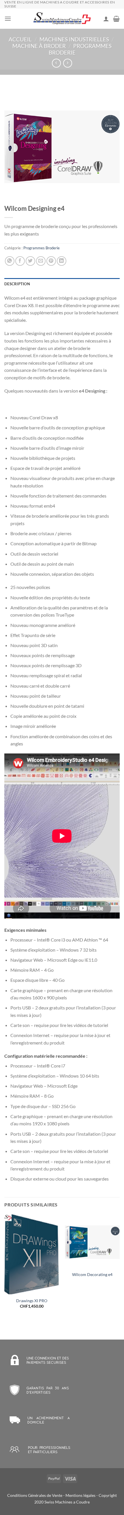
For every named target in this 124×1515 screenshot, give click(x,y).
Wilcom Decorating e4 (92, 1274)
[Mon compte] (106, 18)
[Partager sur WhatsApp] (9, 261)
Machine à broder (39, 46)
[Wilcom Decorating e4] (92, 1241)
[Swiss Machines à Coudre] (62, 19)
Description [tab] (17, 284)
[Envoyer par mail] (41, 261)
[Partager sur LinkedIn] (61, 261)
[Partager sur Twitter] (30, 261)
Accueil (20, 39)
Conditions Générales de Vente (34, 1495)
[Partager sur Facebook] (20, 261)
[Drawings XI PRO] (31, 1254)
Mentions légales (80, 1495)
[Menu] (7, 19)
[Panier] (116, 18)
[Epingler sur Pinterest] (51, 261)
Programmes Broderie (41, 248)
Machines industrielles (74, 39)
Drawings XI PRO (31, 1300)
